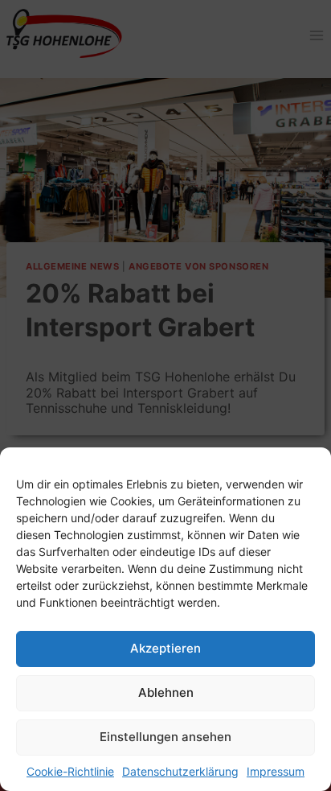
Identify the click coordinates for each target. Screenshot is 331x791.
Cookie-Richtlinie (70, 771)
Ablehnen (166, 692)
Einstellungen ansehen (165, 736)
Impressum (275, 771)
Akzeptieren (165, 648)
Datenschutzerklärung (180, 771)
